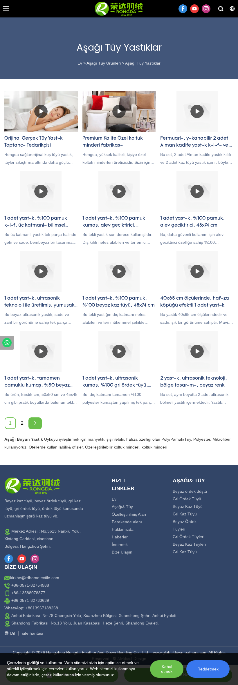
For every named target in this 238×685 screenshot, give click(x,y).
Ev (79, 63)
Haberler (120, 537)
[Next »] (35, 423)
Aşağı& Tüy (122, 506)
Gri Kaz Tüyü (185, 514)
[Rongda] (7, 343)
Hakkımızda (123, 529)
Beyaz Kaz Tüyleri (189, 544)
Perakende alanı (127, 521)
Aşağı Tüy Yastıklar (143, 63)
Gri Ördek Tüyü (187, 499)
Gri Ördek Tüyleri (188, 536)
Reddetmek (208, 669)
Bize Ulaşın (122, 552)
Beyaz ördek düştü (190, 491)
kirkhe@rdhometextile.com (34, 577)
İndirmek (120, 544)
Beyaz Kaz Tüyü (188, 506)
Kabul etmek (166, 669)
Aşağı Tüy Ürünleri (103, 63)
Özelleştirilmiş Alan (129, 514)
